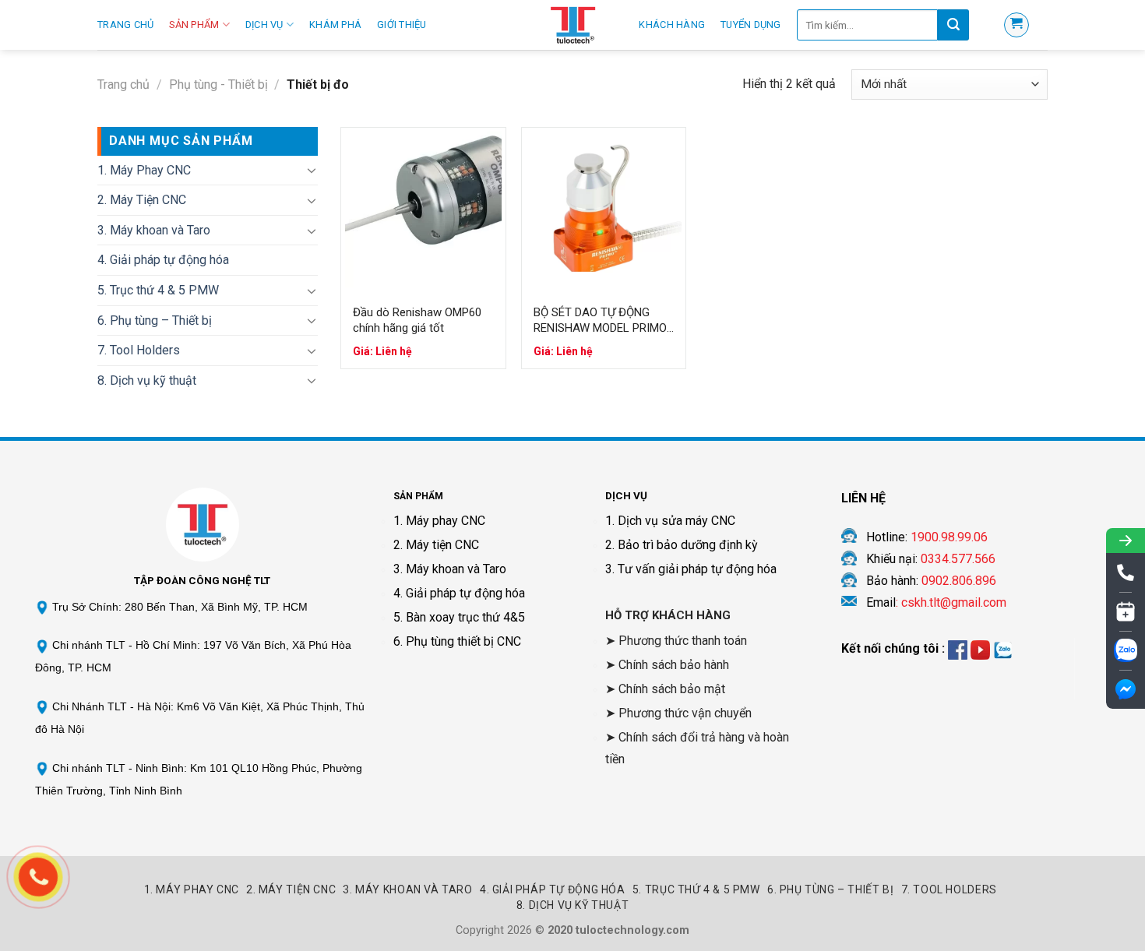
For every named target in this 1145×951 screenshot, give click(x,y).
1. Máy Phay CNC (144, 170)
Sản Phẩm (194, 24)
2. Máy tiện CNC (436, 544)
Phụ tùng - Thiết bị (218, 84)
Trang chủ (123, 84)
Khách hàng (672, 24)
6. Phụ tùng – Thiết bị (154, 320)
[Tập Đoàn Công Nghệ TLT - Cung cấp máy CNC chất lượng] (572, 25)
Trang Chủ (125, 24)
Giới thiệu (402, 24)
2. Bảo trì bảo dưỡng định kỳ (681, 544)
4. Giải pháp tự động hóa (163, 259)
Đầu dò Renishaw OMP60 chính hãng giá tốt (417, 320)
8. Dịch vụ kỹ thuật (146, 380)
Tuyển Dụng (750, 24)
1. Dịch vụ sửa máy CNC (670, 520)
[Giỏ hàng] (1016, 24)
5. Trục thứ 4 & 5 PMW (158, 290)
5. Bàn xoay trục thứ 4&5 (459, 617)
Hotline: (927, 537)
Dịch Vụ (264, 24)
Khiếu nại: (930, 558)
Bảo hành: (931, 580)
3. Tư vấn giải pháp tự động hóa (691, 569)
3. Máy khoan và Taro (153, 230)
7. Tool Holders (138, 350)
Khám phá (335, 24)
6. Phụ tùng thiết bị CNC (457, 641)
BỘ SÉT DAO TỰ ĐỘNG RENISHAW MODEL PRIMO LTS (600, 320)
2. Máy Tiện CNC (141, 199)
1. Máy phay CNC (439, 520)
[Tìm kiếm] (953, 25)
